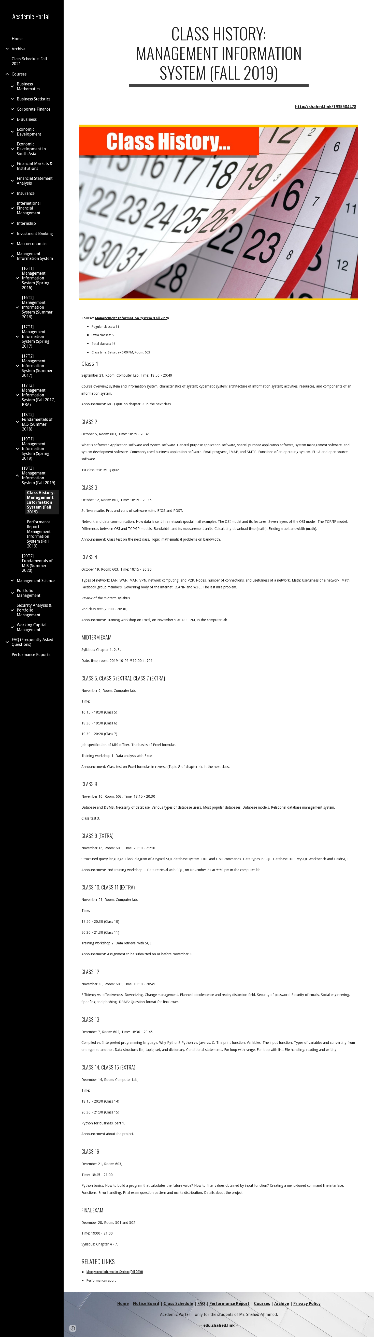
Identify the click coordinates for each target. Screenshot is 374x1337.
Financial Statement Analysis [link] (35, 181)
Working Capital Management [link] (32, 627)
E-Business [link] (27, 119)
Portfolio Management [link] (28, 593)
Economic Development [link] (29, 132)
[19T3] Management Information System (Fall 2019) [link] (38, 475)
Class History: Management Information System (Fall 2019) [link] (40, 502)
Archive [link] (18, 49)
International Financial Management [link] (29, 208)
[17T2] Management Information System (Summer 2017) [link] (37, 366)
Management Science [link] (36, 580)
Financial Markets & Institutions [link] (35, 166)
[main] (218, 55)
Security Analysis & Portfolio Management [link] (34, 610)
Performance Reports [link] (31, 654)
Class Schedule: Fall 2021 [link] (29, 61)
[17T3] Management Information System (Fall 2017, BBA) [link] (38, 395)
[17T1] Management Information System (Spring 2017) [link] (35, 336)
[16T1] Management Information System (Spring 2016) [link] (35, 278)
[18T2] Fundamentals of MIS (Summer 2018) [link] (37, 422)
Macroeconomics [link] (32, 243)
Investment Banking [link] (35, 233)
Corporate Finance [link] (33, 109)
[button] (368, 7)
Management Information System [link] (35, 256)
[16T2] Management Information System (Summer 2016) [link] (37, 307)
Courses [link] (19, 74)
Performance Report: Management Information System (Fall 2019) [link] (39, 533)
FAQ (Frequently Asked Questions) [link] (32, 642)
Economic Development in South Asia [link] (31, 149)
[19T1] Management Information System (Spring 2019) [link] (35, 449)
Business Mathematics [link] (28, 86)
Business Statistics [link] (33, 99)
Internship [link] (26, 223)
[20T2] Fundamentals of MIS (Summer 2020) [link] (37, 563)
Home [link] (17, 38)
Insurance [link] (26, 193)
